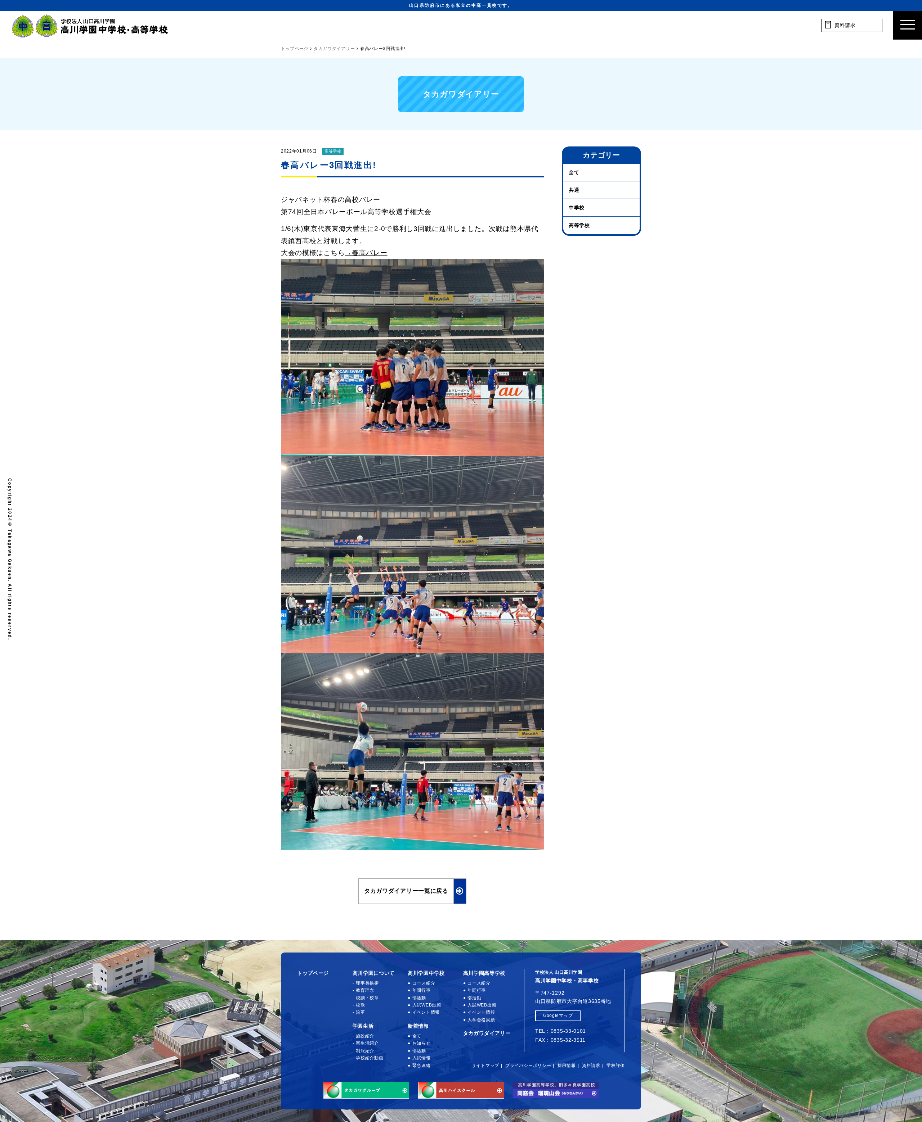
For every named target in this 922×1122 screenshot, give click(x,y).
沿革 (360, 1012)
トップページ (313, 973)
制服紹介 (365, 1050)
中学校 (577, 208)
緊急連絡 (421, 1065)
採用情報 (567, 1065)
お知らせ (421, 1043)
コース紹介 (423, 983)
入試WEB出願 (426, 1005)
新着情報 (418, 1026)
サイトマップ (485, 1065)
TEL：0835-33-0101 (560, 1031)
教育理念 (365, 990)
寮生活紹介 (367, 1043)
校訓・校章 (367, 997)
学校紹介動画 (369, 1057)
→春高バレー (366, 253)
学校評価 (616, 1065)
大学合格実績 (481, 1019)
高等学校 (333, 151)
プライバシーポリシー (528, 1065)
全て (574, 172)
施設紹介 (365, 1036)
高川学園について (374, 973)
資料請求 (591, 1065)
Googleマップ (558, 1015)
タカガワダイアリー (487, 1033)
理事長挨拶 (367, 983)
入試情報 (421, 1057)
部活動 (419, 997)
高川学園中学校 (426, 973)
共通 (574, 190)
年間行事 (421, 990)
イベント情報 (426, 1012)
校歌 (360, 1005)
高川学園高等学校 (484, 973)
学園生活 (363, 1026)
